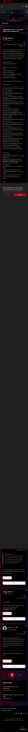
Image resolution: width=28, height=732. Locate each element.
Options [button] (26, 23)
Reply (14, 583)
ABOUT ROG (4, 708)
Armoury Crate (5, 23)
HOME (8, 708)
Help (22, 6)
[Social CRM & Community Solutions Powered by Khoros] (23, 729)
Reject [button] (8, 194)
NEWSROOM (13, 708)
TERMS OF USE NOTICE (10, 718)
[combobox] (14, 15)
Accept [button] (19, 194)
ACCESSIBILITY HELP (6, 710)
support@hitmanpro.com (8, 609)
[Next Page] (19, 675)
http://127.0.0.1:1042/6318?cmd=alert (10, 161)
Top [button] (2, 728)
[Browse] (2, 6)
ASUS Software (5, 698)
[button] (4, 577)
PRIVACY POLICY (18, 718)
